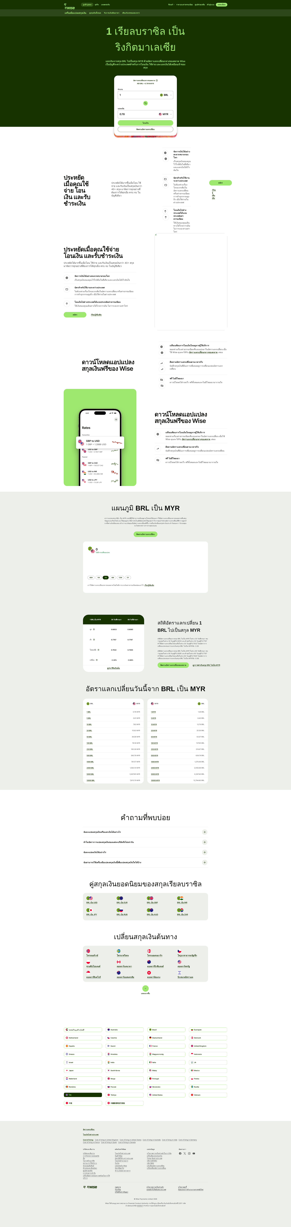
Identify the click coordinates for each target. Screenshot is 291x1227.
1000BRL (90, 762)
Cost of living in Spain (109, 1142)
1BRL (89, 712)
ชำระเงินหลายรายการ (122, 1171)
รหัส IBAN (150, 1163)
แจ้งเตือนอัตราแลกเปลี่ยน (155, 1166)
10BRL (89, 724)
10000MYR (155, 780)
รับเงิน (117, 1163)
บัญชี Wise (118, 1156)
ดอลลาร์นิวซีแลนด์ (155, 966)
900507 (140, 1206)
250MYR (154, 749)
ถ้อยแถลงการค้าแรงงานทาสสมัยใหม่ (190, 1189)
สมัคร (220, 183)
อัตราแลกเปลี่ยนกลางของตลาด (203, 352)
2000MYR (155, 768)
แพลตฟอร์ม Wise (121, 1166)
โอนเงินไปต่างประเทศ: (91, 1134)
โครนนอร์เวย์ (92, 955)
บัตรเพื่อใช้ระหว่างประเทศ (124, 1158)
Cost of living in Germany (188, 1140)
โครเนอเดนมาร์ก (154, 955)
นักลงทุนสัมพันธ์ (88, 1166)
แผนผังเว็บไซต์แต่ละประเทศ (156, 1189)
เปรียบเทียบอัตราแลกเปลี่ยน (156, 1168)
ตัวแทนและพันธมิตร (90, 1168)
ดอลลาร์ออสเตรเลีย (125, 977)
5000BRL (90, 774)
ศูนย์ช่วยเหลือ (87, 1171)
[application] (105, 564)
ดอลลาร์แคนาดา (124, 966)
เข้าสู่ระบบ (210, 5)
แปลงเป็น (121, 108)
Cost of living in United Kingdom (106, 1140)
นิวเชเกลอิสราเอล (185, 977)
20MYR (154, 730)
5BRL (89, 718)
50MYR (154, 737)
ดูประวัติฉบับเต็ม (113, 668)
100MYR (154, 743)
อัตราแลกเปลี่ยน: (89, 1129)
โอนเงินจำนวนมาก (121, 1161)
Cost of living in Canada (127, 1142)
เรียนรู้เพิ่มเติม (213, 194)
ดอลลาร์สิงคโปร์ (93, 977)
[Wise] (70, 4)
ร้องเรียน (118, 1189)
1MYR (153, 712)
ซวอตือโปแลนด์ (93, 966)
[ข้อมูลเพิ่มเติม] (94, 629)
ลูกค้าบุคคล (87, 5)
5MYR (153, 718)
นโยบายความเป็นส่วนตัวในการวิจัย (159, 1153)
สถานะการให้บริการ (90, 1163)
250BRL (90, 749)
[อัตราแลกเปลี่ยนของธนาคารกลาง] (157, 80)
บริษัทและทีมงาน (89, 1153)
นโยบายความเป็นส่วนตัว (155, 1187)
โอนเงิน (146, 123)
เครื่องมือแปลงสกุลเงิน (154, 1156)
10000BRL (91, 780)
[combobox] (165, 95)
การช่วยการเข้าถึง (89, 1173)
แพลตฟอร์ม (105, 5)
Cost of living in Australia (152, 1140)
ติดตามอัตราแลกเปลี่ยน (145, 129)
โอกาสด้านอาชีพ (89, 1161)
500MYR (154, 755)
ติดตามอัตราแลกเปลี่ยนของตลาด (173, 665)
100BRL (90, 743)
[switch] (145, 103)
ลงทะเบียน (221, 5)
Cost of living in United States (130, 1140)
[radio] (91, 577)
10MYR (154, 724)
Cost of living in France (91, 1142)
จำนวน (120, 89)
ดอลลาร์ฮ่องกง (153, 977)
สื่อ (84, 1158)
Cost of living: (88, 1140)
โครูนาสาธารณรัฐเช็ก (187, 955)
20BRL (89, 730)
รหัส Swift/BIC (152, 1161)
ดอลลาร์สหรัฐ (184, 966)
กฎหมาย (118, 1187)
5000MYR (155, 774)
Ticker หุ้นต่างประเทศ (154, 1158)
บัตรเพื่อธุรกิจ (119, 1168)
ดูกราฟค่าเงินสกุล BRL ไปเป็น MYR (206, 665)
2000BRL (90, 768)
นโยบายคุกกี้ (182, 1187)
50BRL (89, 737)
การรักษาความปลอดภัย (91, 1156)
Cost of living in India (169, 1140)
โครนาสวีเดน (123, 955)
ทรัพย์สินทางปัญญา (121, 1192)
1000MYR (155, 762)
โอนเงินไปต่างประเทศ (122, 1153)
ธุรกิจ (97, 5)
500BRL (90, 755)
